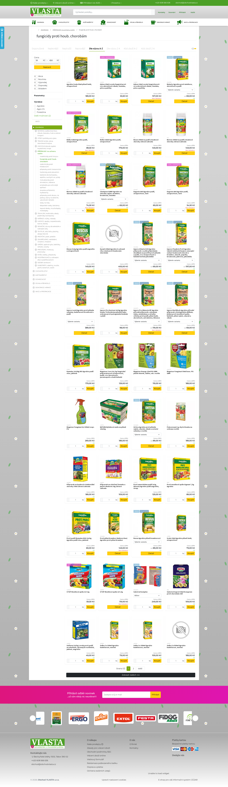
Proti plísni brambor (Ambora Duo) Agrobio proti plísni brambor (113, 539)
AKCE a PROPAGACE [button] (43, 291)
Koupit (90, 101)
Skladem (42, 88)
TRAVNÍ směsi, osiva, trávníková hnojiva (45, 142)
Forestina (41, 112)
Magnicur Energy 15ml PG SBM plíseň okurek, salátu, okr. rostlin (146, 372)
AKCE (37, 121)
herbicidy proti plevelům (49, 172)
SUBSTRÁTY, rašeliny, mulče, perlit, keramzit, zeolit (48, 266)
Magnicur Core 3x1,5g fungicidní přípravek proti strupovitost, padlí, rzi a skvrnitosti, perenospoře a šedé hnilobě (112, 374)
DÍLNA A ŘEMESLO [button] (42, 283)
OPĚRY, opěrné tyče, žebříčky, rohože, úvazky (49, 246)
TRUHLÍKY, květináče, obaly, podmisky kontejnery (48, 214)
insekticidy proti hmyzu (49, 156)
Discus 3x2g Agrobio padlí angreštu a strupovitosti (81, 250)
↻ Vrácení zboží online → (64, 3)
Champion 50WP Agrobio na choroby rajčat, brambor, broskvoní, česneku (111, 193)
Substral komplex (140, 592)
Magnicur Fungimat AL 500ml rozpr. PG (80, 428)
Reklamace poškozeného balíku (102, 763)
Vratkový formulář (95, 759)
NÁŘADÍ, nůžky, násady (47, 218)
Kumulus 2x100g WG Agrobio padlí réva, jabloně (80, 372)
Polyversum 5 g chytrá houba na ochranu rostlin (179, 428)
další (140, 668)
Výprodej (42, 82)
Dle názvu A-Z (96, 48)
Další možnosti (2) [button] (42, 116)
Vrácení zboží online (96, 755)
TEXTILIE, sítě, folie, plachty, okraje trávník (48, 233)
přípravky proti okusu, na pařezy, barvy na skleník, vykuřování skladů (49, 197)
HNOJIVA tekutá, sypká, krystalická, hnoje (47, 147)
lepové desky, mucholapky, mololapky (50, 209)
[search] (153, 12)
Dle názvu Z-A (113, 48)
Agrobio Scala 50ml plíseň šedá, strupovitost (79, 85)
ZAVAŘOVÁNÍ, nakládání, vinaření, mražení (47, 240)
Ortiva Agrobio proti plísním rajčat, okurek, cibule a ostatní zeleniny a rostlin (145, 429)
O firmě (133, 744)
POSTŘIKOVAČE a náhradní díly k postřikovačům (48, 258)
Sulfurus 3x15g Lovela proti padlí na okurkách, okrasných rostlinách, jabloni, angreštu (80, 647)
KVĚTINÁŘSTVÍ (88, 22)
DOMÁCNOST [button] (40, 279)
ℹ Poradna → (116, 3)
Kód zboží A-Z (130, 48)
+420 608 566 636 (162, 3)
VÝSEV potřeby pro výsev (47, 138)
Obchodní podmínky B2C (99, 752)
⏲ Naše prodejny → (39, 3)
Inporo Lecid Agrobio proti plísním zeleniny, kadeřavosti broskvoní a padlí (80, 312)
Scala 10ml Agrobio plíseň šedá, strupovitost (179, 539)
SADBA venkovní (44, 262)
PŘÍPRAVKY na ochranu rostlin (64, 30)
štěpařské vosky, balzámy (49, 205)
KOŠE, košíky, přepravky (47, 255)
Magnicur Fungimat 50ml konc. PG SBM (180, 372)
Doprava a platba (95, 767)
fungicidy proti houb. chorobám (90, 30)
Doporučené (38, 48)
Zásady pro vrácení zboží (98, 748)
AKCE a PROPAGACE (191, 22)
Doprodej (42, 85)
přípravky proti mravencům (50, 169)
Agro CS (41, 109)
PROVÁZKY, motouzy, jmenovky (46, 251)
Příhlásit (155, 695)
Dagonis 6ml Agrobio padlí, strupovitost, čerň (144, 193)
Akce (40, 76)
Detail (151, 101)
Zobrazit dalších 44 (131, 675)
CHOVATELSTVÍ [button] (41, 271)
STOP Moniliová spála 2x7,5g (78, 592)
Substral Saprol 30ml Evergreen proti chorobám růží (179, 593)
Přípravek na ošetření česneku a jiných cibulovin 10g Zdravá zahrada (112, 486)
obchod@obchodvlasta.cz (187, 3)
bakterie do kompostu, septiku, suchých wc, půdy (50, 176)
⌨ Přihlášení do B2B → (91, 3)
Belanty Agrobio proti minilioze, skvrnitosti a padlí (179, 85)
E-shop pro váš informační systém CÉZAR (178, 780)
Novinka (42, 79)
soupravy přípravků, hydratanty (47, 191)
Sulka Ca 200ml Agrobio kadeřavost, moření (142, 646)
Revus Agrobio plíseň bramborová (146, 538)
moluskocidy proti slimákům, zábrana (47, 181)
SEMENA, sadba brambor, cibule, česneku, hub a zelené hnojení (49, 133)
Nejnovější (80, 48)
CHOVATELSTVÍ (64, 22)
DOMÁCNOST (111, 22)
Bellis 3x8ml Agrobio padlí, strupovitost (77, 141)
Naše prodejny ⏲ (95, 744)
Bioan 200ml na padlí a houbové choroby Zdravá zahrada (145, 141)
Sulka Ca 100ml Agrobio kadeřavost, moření (109, 646)
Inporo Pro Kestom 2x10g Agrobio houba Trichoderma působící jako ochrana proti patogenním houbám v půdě (114, 313)
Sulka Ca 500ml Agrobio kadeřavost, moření (176, 646)
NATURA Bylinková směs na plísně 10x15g (113, 428)
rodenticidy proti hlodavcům (46, 165)
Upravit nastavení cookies (114, 780)
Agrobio (40, 106)
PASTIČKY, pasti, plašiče (46, 236)
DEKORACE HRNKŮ (163, 22)
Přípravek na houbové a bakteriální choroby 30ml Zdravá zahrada (80, 485)
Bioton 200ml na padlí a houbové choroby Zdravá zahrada (180, 141)
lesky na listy (45, 203)
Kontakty (134, 748)
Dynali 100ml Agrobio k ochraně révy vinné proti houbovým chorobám (112, 251)
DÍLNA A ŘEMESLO (136, 22)
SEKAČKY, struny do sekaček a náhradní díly (49, 227)
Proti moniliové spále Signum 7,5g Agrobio (180, 485)
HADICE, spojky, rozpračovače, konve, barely (49, 222)
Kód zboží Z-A (148, 48)
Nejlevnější (53, 48)
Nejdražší (66, 48)
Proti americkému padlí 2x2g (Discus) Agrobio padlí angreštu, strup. (146, 486)
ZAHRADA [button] (39, 127)
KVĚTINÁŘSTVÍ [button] (41, 275)
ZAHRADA (40, 22)
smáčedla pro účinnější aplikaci (49, 186)
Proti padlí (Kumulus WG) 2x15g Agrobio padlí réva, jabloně (79, 539)
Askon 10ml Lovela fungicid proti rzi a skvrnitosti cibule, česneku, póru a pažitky (113, 86)
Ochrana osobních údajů (98, 771)
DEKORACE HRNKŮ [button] (43, 287)
